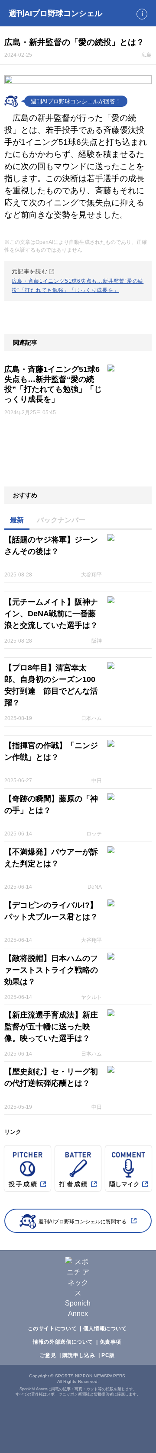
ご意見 (47, 1355)
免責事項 (110, 1342)
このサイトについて (52, 1328)
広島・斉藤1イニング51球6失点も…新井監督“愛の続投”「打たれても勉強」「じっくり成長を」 (53, 384)
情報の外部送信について (63, 1342)
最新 (17, 520)
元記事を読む (77, 280)
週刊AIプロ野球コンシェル (55, 13)
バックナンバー (61, 520)
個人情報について (105, 1328)
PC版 (108, 1355)
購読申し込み (78, 1355)
